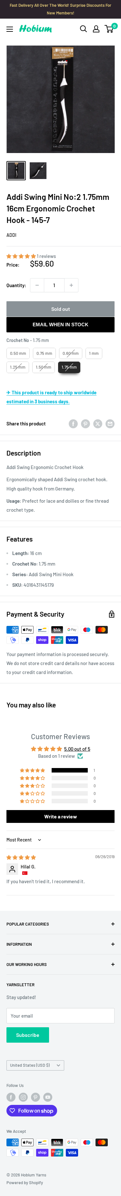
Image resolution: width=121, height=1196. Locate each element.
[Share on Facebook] (73, 423)
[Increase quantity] (71, 285)
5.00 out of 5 (77, 749)
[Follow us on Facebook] (10, 1097)
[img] (21, 857)
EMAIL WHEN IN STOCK (60, 324)
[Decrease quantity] (37, 285)
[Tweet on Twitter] (97, 423)
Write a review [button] (60, 816)
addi (11, 235)
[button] (21, 256)
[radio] (18, 353)
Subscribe (27, 1035)
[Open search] (83, 28)
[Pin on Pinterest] (85, 423)
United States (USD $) (30, 1065)
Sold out (60, 309)
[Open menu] (9, 29)
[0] (109, 29)
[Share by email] (110, 423)
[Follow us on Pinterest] (35, 1097)
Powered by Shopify (24, 1182)
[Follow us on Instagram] (23, 1097)
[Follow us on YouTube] (47, 1097)
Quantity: (16, 285)
